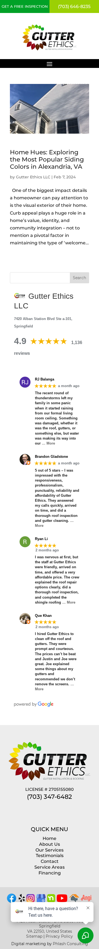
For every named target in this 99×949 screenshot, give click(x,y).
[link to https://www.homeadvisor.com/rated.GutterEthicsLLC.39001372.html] (74, 900)
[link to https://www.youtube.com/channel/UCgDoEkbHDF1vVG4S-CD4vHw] (62, 900)
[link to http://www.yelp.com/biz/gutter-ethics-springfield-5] (21, 900)
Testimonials (50, 855)
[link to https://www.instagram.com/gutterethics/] (30, 900)
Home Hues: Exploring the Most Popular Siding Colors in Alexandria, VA (47, 160)
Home (49, 838)
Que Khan (43, 616)
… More (48, 443)
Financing (49, 873)
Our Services (49, 850)
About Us (49, 844)
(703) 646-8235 (74, 6)
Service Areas (49, 867)
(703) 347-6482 (49, 796)
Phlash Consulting (70, 943)
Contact (50, 861)
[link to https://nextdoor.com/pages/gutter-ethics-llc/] (51, 900)
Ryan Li (41, 539)
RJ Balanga (44, 379)
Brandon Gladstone (51, 456)
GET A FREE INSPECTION (25, 6)
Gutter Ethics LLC (33, 177)
